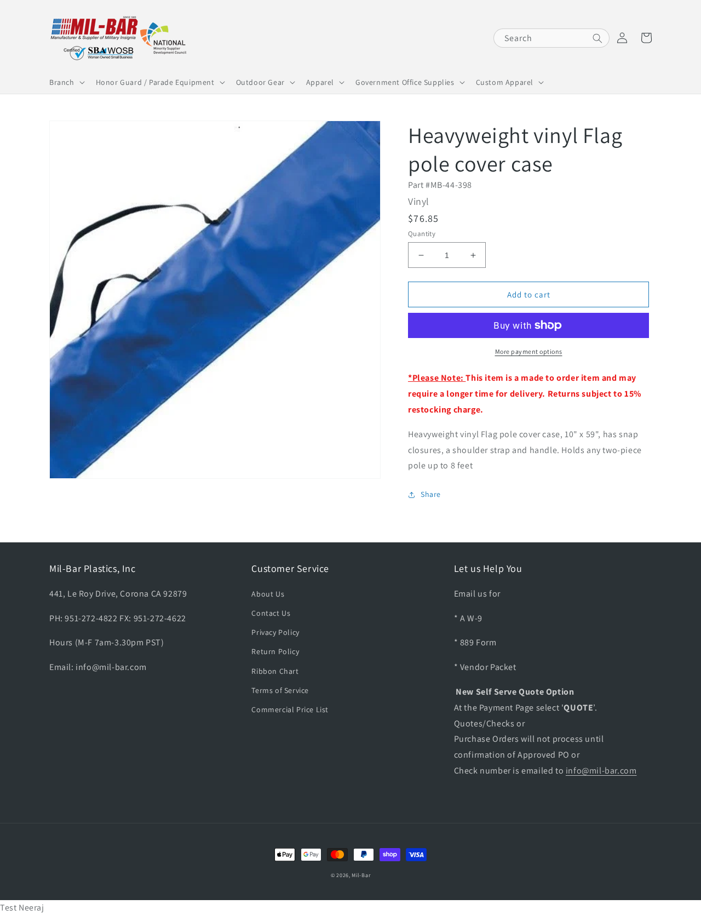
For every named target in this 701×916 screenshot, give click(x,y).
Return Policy (275, 651)
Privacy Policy (275, 632)
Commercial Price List (290, 709)
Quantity (421, 233)
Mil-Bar (361, 875)
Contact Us (270, 613)
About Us (267, 594)
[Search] (597, 38)
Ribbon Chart (274, 671)
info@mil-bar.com (601, 770)
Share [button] (431, 494)
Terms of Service (280, 690)
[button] (66, 82)
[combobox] (551, 38)
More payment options (528, 351)
